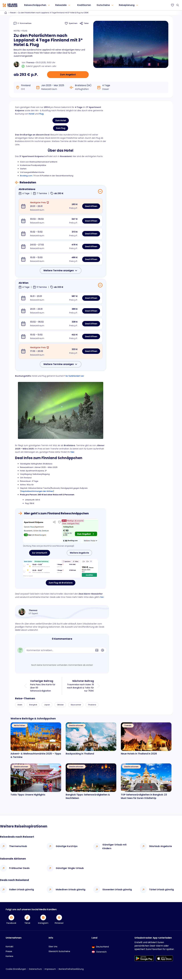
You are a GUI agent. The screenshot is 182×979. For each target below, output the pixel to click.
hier (72, 452)
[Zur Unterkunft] (60, 530)
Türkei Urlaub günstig (161, 889)
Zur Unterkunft (39, 552)
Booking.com (26, 175)
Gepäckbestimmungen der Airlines (37, 491)
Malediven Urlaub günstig (70, 889)
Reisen (13, 12)
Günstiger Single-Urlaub (70, 868)
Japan (47, 704)
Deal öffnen (91, 206)
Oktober (60, 704)
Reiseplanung (127, 5)
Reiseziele (61, 5)
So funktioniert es (74, 376)
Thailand (92, 704)
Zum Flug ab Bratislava (61, 582)
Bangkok (33, 704)
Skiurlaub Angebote (160, 846)
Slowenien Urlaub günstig (117, 889)
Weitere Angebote (79, 552)
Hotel (31, 113)
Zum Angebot (68, 74)
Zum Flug (60, 128)
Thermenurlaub (18, 846)
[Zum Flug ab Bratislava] (60, 568)
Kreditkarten (84, 5)
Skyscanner (76, 704)
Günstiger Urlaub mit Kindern (114, 846)
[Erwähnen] (102, 650)
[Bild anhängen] (97, 650)
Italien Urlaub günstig (21, 889)
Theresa (30, 62)
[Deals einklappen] (100, 191)
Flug (41, 113)
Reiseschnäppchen (35, 5)
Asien (19, 704)
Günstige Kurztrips (66, 846)
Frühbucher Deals (19, 868)
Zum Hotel (60, 120)
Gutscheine (103, 5)
